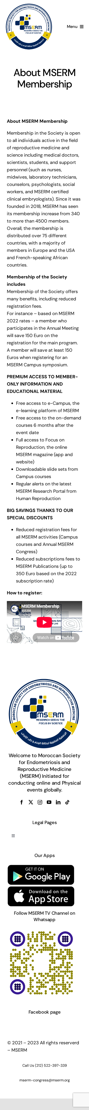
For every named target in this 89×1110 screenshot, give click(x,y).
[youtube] (49, 802)
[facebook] (21, 802)
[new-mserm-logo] (29, 5)
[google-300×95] (41, 866)
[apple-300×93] (41, 888)
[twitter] (31, 802)
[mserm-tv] (41, 930)
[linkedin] (58, 802)
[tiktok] (67, 802)
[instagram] (40, 802)
